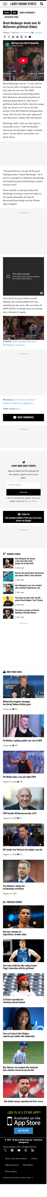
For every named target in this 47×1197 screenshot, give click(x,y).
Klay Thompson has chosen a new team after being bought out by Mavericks (25, 561)
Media (7, 12)
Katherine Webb (12, 17)
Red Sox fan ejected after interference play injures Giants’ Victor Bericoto (29, 574)
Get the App (23, 1130)
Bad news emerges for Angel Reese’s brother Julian (14, 933)
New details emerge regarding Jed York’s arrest (23, 1101)
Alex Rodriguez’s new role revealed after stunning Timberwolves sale (28, 586)
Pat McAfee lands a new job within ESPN (19, 777)
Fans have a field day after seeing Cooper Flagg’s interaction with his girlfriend (20, 967)
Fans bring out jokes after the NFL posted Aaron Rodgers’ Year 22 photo (29, 598)
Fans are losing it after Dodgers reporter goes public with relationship (18, 1035)
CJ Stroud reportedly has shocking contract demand (14, 1001)
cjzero (17, 408)
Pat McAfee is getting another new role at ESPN (22, 740)
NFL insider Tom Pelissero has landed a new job (22, 849)
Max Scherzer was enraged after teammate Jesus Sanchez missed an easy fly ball (20, 1068)
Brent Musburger (28, 12)
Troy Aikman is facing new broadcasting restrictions (14, 887)
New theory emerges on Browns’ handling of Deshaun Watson (27, 611)
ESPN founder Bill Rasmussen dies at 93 (19, 813)
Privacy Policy (31, 501)
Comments (37, 33)
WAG (14, 12)
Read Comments (25, 417)
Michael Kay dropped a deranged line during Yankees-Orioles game (17, 703)
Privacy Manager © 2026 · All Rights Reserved (19, 1147)
